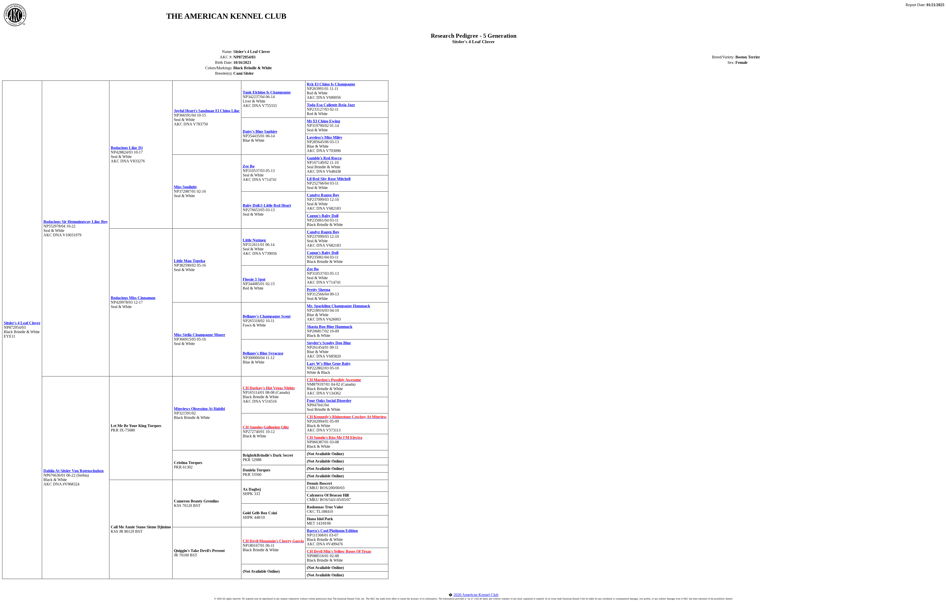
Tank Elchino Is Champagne (267, 92)
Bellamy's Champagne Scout (267, 316)
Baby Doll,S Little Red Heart (267, 205)
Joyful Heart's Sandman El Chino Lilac (207, 111)
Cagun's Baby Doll (322, 216)
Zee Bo (249, 166)
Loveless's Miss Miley (324, 137)
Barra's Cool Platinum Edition (332, 531)
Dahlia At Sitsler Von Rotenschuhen (73, 471)
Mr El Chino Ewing (323, 121)
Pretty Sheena (318, 290)
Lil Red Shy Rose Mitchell (328, 179)
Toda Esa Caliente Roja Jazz (331, 105)
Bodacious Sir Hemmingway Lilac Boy (75, 222)
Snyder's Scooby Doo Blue (329, 343)
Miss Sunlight (185, 187)
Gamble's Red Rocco (324, 158)
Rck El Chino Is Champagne (331, 84)
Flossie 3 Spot (254, 279)
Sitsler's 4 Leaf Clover (22, 323)
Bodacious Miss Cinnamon (133, 298)
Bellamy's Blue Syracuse (263, 353)
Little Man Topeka (189, 261)
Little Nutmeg (254, 240)
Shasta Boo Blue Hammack (329, 327)
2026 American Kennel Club (476, 595)
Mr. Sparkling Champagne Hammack (338, 306)
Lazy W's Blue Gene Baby (329, 363)
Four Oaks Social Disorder (329, 400)
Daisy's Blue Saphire (260, 131)
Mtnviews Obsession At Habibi (199, 409)
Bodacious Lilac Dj (127, 148)
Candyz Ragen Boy (323, 195)
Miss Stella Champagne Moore (199, 335)
